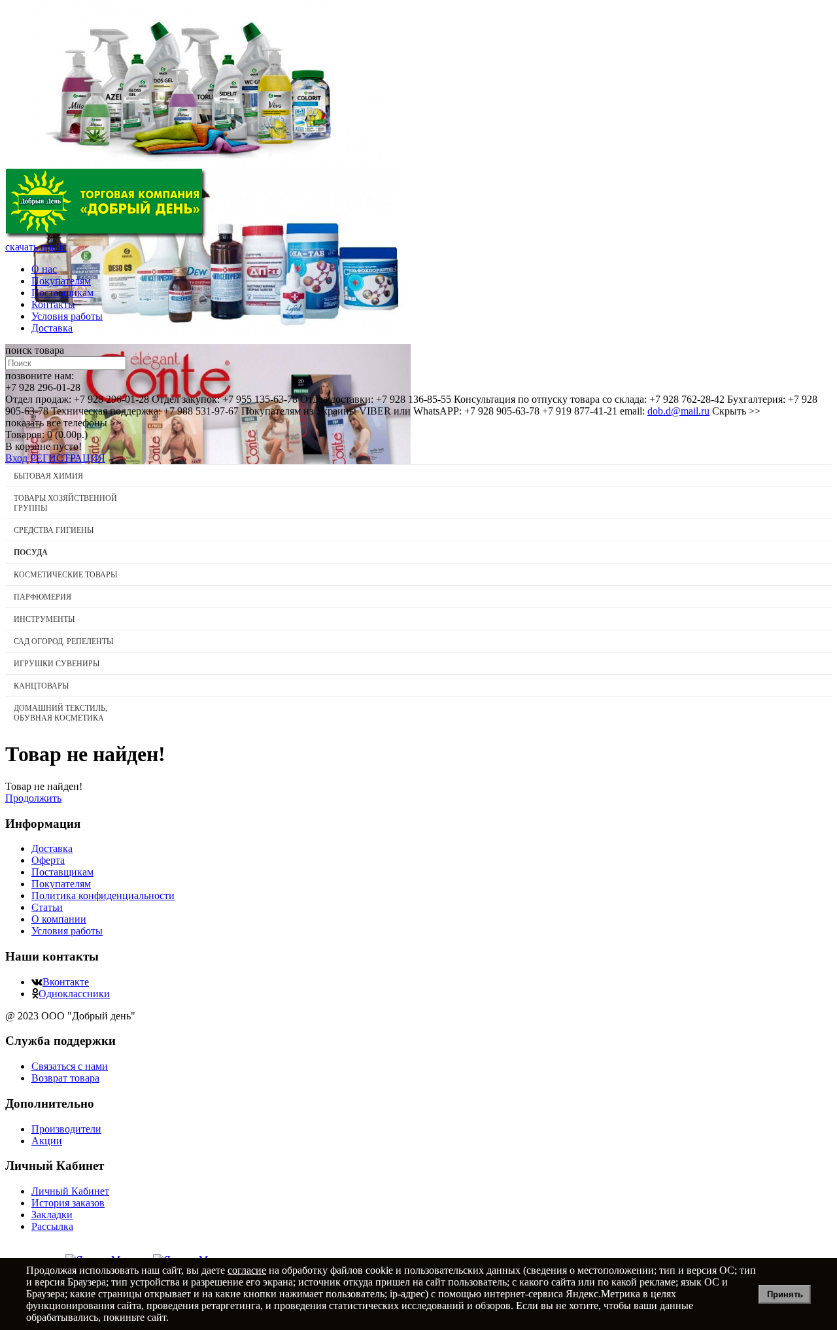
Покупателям (61, 280)
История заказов (68, 1202)
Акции (46, 1140)
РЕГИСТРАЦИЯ (67, 458)
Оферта (48, 860)
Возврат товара (65, 1077)
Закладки (52, 1214)
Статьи (47, 907)
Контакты (53, 304)
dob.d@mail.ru (678, 411)
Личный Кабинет (70, 1191)
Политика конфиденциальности (103, 895)
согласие (247, 1270)
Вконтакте (66, 981)
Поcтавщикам (62, 292)
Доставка (52, 327)
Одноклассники (74, 993)
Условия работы (67, 316)
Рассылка (52, 1226)
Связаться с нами (69, 1066)
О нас (44, 269)
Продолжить (33, 798)
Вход (16, 458)
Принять (785, 1294)
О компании (58, 919)
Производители (66, 1128)
